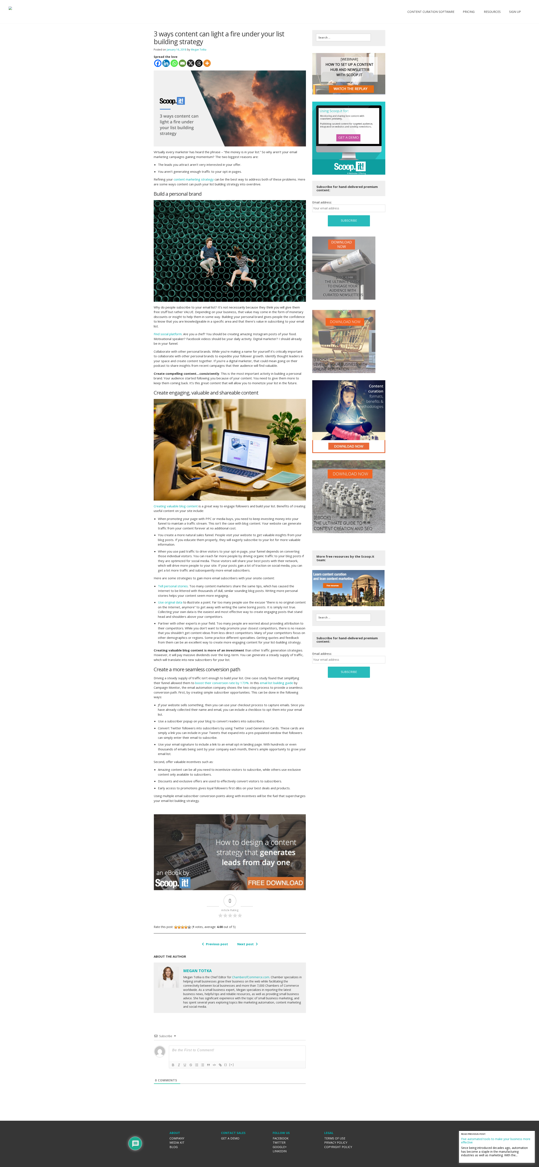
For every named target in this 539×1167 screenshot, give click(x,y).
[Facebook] (157, 63)
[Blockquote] (208, 1064)
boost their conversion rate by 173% (222, 683)
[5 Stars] (189, 927)
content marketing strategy (194, 179)
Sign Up (515, 12)
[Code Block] (214, 1064)
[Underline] (185, 1064)
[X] (190, 63)
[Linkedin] (166, 63)
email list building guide (276, 683)
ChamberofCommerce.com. (251, 977)
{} (225, 1064)
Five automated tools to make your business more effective (495, 1140)
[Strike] (191, 1064)
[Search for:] (343, 37)
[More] (207, 63)
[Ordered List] (197, 1064)
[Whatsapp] (174, 63)
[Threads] (199, 63)
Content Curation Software (430, 12)
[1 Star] (175, 927)
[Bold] (173, 1064)
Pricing (469, 12)
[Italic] (179, 1064)
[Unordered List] (202, 1064)
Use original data (170, 602)
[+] (231, 1064)
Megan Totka (198, 49)
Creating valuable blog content (176, 506)
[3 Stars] (182, 927)
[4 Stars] (186, 927)
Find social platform (168, 334)
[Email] (182, 63)
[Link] (220, 1064)
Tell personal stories (173, 586)
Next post (245, 944)
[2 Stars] (179, 927)
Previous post (217, 944)
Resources (492, 12)
